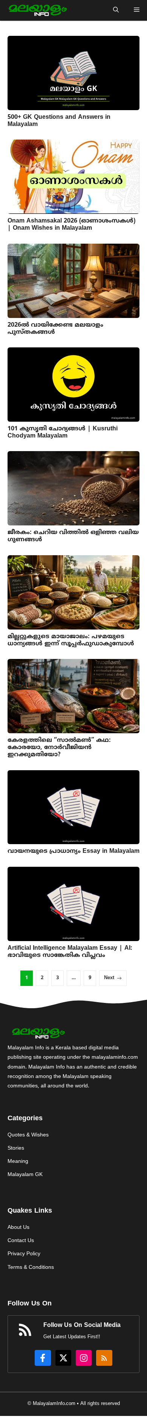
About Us (18, 1227)
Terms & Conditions (31, 1267)
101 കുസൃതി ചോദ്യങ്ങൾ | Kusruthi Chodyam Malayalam (63, 432)
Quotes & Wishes (28, 1135)
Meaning (18, 1161)
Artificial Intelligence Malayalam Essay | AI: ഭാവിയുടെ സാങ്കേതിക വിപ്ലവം (70, 951)
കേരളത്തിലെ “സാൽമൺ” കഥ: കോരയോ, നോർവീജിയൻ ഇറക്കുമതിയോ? (59, 748)
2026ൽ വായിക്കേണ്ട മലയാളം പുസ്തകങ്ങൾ (55, 328)
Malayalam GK (25, 1175)
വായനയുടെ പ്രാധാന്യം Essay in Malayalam (73, 851)
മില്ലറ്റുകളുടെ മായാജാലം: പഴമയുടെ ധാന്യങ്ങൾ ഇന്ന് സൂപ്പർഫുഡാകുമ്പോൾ (71, 640)
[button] (116, 10)
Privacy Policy (24, 1254)
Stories (16, 1148)
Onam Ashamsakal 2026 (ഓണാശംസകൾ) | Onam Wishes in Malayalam (71, 224)
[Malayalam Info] (37, 10)
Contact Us (21, 1241)
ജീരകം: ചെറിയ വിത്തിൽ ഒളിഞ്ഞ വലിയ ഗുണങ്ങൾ (73, 536)
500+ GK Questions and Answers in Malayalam (59, 121)
